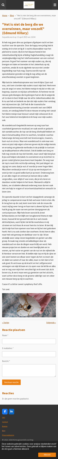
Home (4, 15)
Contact (5, 422)
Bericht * (6, 361)
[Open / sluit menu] (55, 5)
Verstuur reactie (11, 382)
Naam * (5, 335)
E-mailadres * (8, 348)
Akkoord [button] (47, 455)
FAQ (3, 417)
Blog (12, 15)
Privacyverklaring (8, 435)
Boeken (4, 426)
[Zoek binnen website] (3, 5)
